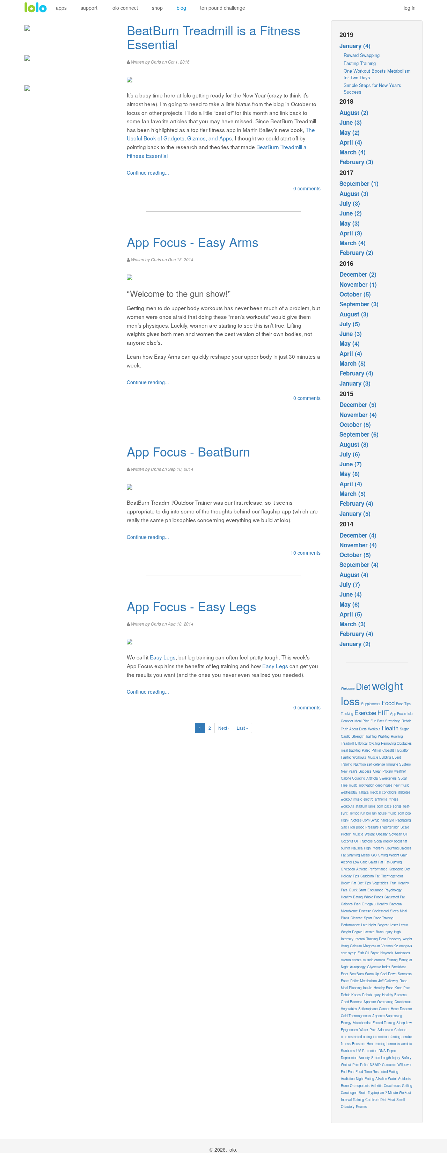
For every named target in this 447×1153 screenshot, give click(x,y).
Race (403, 980)
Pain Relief (360, 1064)
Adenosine (385, 1029)
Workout (374, 729)
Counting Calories (398, 848)
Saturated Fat (394, 897)
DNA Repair (387, 1050)
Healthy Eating (351, 897)
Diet (363, 686)
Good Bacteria (351, 1001)
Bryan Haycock (382, 952)
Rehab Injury (371, 994)
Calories (347, 904)
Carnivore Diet (375, 1099)
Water (363, 1029)
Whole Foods (373, 897)
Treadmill (347, 743)
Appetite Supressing (387, 1015)
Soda (378, 841)
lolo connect (124, 7)
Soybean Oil (398, 834)
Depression (349, 1057)
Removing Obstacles (396, 743)
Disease (365, 910)
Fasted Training (384, 1022)
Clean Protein (383, 771)
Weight (370, 834)
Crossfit (388, 750)
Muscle (358, 834)
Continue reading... (148, 172)
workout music (351, 799)
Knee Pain (402, 987)
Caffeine (400, 1029)
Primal (376, 750)
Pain (372, 1029)
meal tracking (350, 750)
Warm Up (372, 973)
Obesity (382, 834)
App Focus (398, 713)
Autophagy (358, 966)
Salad (372, 862)
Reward (361, 1106)
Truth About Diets (354, 729)
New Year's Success (356, 771)
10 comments (306, 552)
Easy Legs (163, 657)
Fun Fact (377, 720)
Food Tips (403, 703)
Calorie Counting (353, 778)
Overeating (385, 1001)
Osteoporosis (359, 1085)
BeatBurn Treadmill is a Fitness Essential (213, 37)
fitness (393, 799)
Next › (223, 728)
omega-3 (405, 945)
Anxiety (364, 1057)
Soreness (405, 973)
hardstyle (387, 820)
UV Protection (366, 1050)
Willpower (404, 1064)
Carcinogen (349, 1092)
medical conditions (383, 792)
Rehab (406, 720)
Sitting (383, 855)
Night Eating (365, 1078)
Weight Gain (398, 855)
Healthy (382, 904)
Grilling (407, 1085)
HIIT (383, 712)
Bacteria (395, 904)
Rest (382, 938)
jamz (371, 806)
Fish (357, 904)
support (89, 7)
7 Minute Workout (398, 1092)
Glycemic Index (378, 966)
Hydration (402, 750)
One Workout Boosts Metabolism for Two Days (377, 74)
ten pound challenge (222, 7)
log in (410, 7)
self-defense (376, 764)
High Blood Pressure (363, 827)
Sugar (404, 729)
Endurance (375, 890)
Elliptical (361, 743)
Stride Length (381, 1057)
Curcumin (389, 1064)
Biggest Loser (388, 924)
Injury (396, 1057)
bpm (380, 806)
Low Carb (360, 862)
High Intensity (374, 848)
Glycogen (348, 869)
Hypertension (389, 827)
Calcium (356, 945)
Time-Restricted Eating (381, 1071)
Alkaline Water (386, 1078)
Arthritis (376, 1085)
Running (397, 736)
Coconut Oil (349, 841)
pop (408, 813)
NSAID (375, 1064)
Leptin (403, 924)
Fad (343, 1071)
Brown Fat (348, 883)
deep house (383, 785)
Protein (346, 834)
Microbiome (349, 910)
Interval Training (352, 1099)
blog (181, 7)
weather (400, 771)
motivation (366, 785)
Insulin (367, 987)
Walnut (346, 1064)
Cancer (384, 1008)
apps (61, 7)
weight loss (372, 693)
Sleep (394, 910)
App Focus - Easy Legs (191, 606)
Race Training (383, 917)
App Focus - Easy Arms (192, 241)
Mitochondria (362, 1022)
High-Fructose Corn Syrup (360, 820)
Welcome (347, 688)
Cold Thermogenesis (356, 1015)
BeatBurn (357, 973)
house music (387, 813)
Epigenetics (349, 1029)
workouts (347, 806)
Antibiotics (402, 952)
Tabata (363, 792)
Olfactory (347, 1106)
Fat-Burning (393, 862)
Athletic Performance (371, 869)
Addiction (347, 1078)
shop (157, 7)
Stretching (392, 720)
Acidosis (404, 1078)
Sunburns (348, 1050)
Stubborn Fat (370, 876)
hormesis (393, 1043)
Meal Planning (351, 987)
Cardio (345, 736)
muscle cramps (374, 959)
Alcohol (346, 862)
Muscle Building (379, 757)
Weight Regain (351, 931)
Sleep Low (404, 1022)
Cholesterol (380, 910)
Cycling (374, 743)
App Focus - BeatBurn (188, 451)
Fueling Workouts (353, 757)
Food (388, 703)
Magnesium (371, 945)
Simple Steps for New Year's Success (372, 88)
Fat (380, 862)
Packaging (403, 820)
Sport (368, 917)
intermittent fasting (386, 1036)
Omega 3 (368, 904)
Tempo (354, 813)
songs (397, 806)
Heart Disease (401, 1008)
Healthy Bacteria (394, 994)
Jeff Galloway (388, 980)
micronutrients (351, 959)
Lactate (369, 931)
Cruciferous (392, 1085)
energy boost (392, 841)
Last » (242, 728)
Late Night (368, 924)
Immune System (398, 764)
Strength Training (364, 736)
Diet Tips (364, 883)
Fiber (344, 973)
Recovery (394, 938)
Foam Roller (350, 980)
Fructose (366, 841)
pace (387, 806)
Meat (391, 1099)
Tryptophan (376, 1092)
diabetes (404, 792)
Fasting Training (360, 63)
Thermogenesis (392, 876)
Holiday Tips (350, 876)
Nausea (356, 848)
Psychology (393, 890)
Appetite (370, 1001)
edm (401, 813)
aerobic (406, 1043)
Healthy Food (383, 987)
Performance (350, 924)
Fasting (392, 959)
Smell (400, 1099)
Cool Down (388, 973)
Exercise (365, 712)
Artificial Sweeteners (381, 778)
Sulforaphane (368, 1008)
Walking (383, 736)
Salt (344, 827)
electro (368, 799)
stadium (361, 806)
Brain (362, 1092)
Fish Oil (363, 952)
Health (390, 728)
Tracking (347, 713)
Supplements (370, 703)
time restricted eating (356, 1036)
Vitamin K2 (389, 945)
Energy (346, 1022)
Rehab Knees (351, 994)
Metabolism (368, 980)
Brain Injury (384, 931)
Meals (365, 855)
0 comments (307, 188)
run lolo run (368, 813)
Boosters (358, 1043)
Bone (345, 1085)
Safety (406, 1057)
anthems (381, 799)
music (353, 785)
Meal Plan (361, 720)
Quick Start (357, 890)
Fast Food (355, 1071)
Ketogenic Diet (399, 869)
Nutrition (359, 764)
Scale (405, 827)
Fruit (393, 883)
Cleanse (356, 917)
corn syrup (348, 952)
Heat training (376, 1043)
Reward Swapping (362, 55)
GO (374, 855)
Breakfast (398, 966)
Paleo (366, 750)
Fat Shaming (350, 855)
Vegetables (380, 883)
